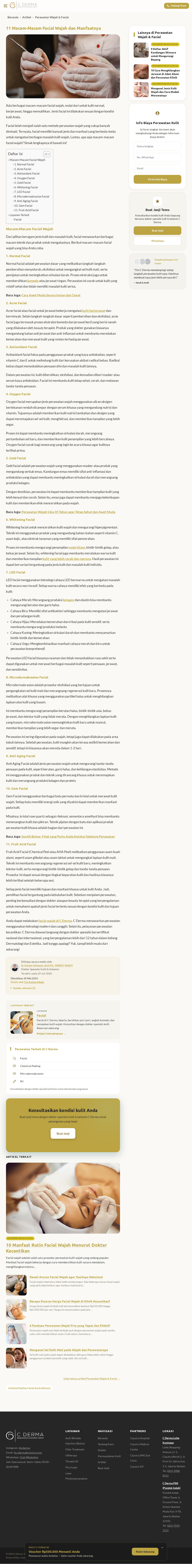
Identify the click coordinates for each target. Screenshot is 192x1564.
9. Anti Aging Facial (26, 201)
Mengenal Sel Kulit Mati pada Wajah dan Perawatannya (69, 1350)
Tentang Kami (106, 1444)
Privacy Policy (13, 1557)
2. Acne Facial (22, 169)
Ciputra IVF (137, 1466)
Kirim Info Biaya (157, 179)
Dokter (102, 1450)
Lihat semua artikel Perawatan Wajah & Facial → (92, 1378)
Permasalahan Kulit (109, 1456)
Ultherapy (71, 1455)
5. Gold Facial (22, 182)
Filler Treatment (74, 1449)
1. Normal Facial (24, 164)
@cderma (24, 1447)
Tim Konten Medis (34, 982)
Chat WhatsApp (29, 1457)
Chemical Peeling (17, 1387)
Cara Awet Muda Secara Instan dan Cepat (51, 295)
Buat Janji (63, 1133)
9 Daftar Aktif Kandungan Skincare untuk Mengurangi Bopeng (163, 54)
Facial (18, 219)
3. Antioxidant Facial (27, 173)
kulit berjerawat (93, 311)
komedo (33, 281)
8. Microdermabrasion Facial (31, 196)
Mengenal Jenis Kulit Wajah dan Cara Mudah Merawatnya (165, 92)
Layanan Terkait (19, 215)
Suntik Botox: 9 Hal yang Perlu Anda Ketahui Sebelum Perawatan (68, 836)
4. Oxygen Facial (24, 178)
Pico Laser (71, 1467)
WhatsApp (157, 240)
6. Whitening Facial (26, 187)
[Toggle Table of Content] (44, 154)
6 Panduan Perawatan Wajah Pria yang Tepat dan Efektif (70, 1325)
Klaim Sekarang (145, 1551)
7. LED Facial (22, 191)
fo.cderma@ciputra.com (28, 1452)
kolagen (68, 600)
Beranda (13, 17)
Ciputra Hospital (140, 1438)
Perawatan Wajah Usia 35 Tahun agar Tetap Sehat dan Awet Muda (68, 512)
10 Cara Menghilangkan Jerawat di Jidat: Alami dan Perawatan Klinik (165, 74)
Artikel (26, 17)
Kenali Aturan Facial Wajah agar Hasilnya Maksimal (66, 1277)
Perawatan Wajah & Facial (52, 17)
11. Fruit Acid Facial (26, 210)
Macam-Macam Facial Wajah (27, 159)
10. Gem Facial (23, 205)
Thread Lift (71, 1461)
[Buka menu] (5, 5)
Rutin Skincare (42, 1387)
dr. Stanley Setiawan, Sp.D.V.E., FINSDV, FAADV (47, 965)
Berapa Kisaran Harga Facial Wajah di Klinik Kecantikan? (70, 1301)
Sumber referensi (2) (24, 988)
